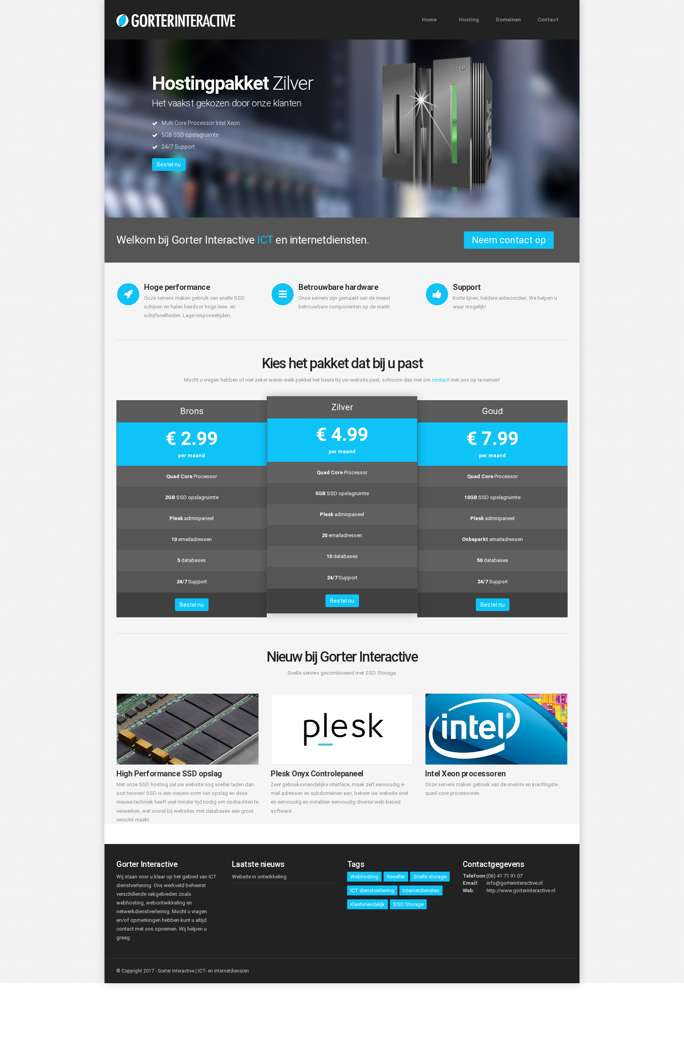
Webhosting (364, 877)
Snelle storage (429, 877)
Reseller (396, 877)
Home (429, 20)
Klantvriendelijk (367, 904)
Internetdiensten (421, 890)
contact (440, 380)
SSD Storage (408, 904)
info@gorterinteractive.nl (514, 883)
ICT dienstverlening (372, 890)
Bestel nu (169, 164)
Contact (548, 20)
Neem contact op (509, 240)
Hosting (469, 20)
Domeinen (508, 20)
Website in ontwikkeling (259, 877)
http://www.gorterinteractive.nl (520, 890)
